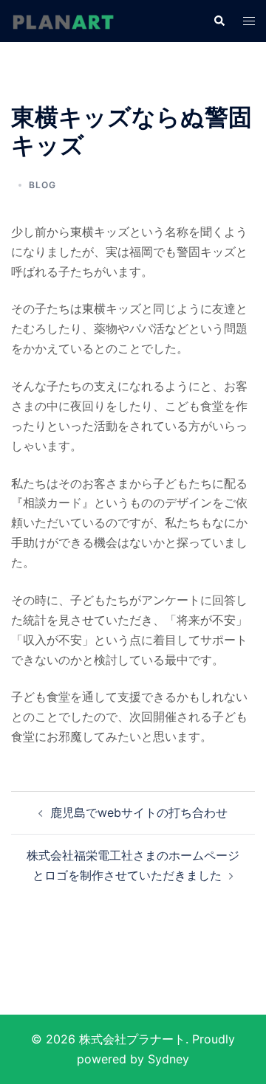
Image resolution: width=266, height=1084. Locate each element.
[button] (219, 21)
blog (42, 184)
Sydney (168, 1059)
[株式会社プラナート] (63, 20)
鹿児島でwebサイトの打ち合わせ (139, 812)
